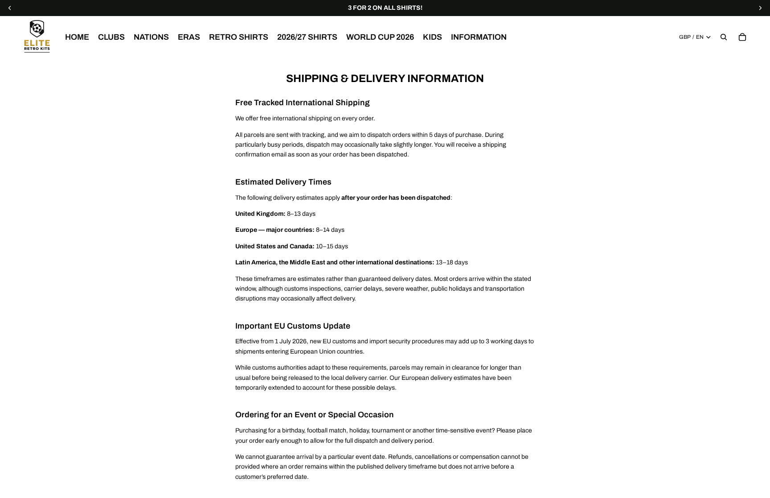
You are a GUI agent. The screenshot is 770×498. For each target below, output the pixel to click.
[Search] (723, 37)
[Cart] (742, 37)
